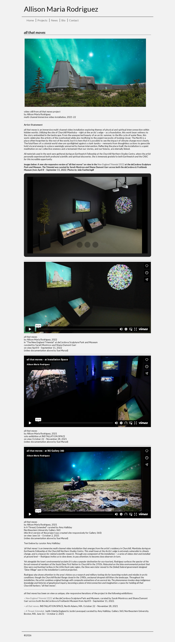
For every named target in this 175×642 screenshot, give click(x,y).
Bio (63, 20)
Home (30, 20)
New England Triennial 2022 (110, 164)
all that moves (32, 606)
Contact (74, 20)
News (54, 20)
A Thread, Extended (35, 611)
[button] (80, 245)
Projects (42, 20)
